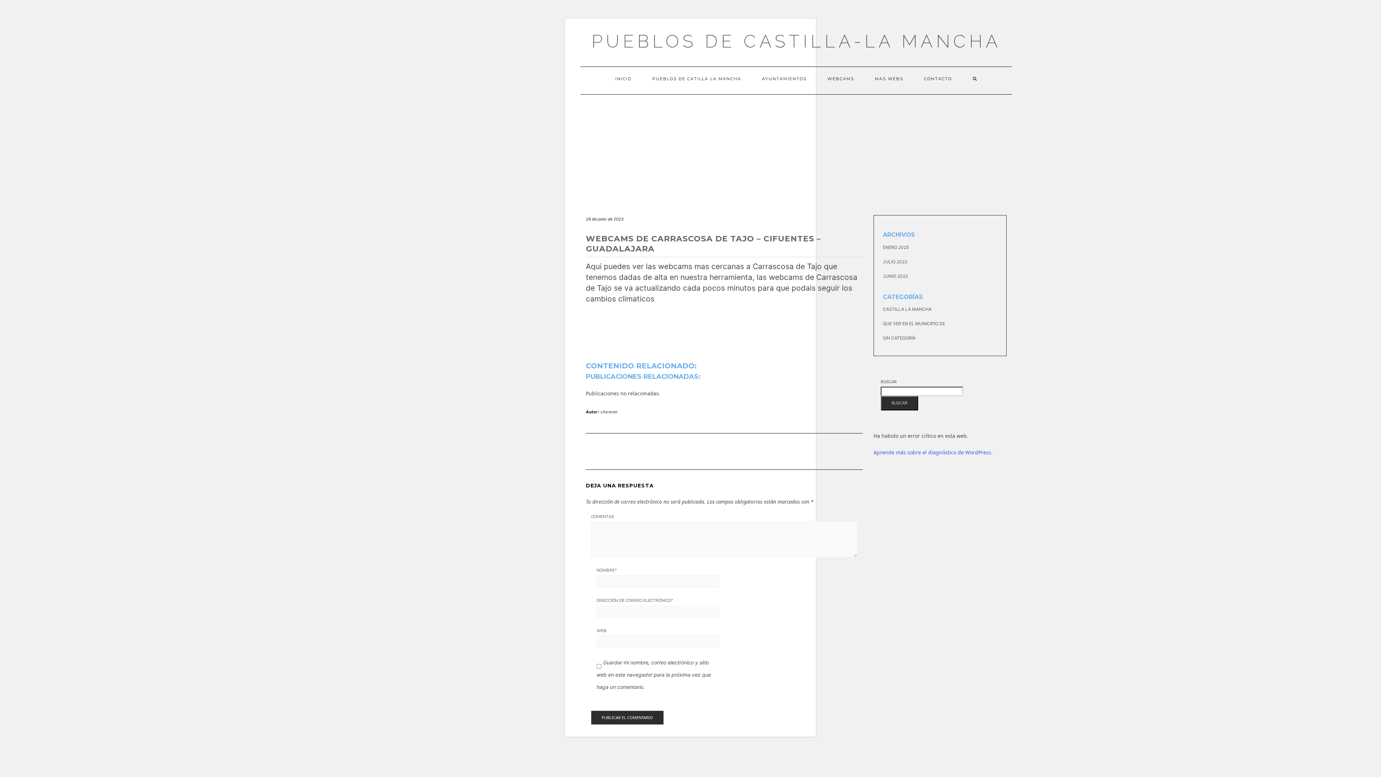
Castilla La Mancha (907, 309)
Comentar (602, 516)
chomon (609, 411)
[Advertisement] (796, 148)
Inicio (623, 78)
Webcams (841, 78)
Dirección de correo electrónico (635, 600)
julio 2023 (895, 261)
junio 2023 (895, 276)
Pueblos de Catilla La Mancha (696, 78)
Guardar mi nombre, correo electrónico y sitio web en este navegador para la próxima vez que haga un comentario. (654, 674)
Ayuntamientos (784, 78)
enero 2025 (896, 247)
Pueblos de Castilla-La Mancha (796, 41)
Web (602, 630)
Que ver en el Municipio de (914, 323)
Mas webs (889, 78)
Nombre (607, 570)
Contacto (938, 78)
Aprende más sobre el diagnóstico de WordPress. (933, 452)
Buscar (889, 381)
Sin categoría (899, 338)
